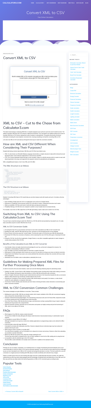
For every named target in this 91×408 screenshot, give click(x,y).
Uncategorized (74, 140)
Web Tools (71, 2)
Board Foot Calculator (75, 75)
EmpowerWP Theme (58, 404)
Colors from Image (7, 380)
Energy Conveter (74, 96)
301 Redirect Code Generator (10, 385)
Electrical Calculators (75, 93)
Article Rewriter (7, 367)
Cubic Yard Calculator (75, 72)
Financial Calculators (75, 99)
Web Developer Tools (8, 53)
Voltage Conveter (74, 146)
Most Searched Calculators (77, 125)
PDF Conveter (73, 131)
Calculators (39, 2)
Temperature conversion (76, 137)
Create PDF (73, 90)
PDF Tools (73, 134)
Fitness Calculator (74, 102)
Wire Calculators (74, 154)
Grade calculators (74, 108)
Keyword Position (7, 368)
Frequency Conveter (75, 105)
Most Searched (62, 2)
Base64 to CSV (7, 375)
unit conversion (51, 2)
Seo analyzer (6, 370)
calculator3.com (12, 3)
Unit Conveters (74, 143)
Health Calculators (75, 111)
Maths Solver (73, 122)
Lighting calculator (74, 116)
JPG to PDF (6, 377)
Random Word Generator (9, 372)
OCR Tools (73, 128)
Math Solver (79, 2)
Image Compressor (8, 373)
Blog (86, 2)
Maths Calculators (74, 119)
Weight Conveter (74, 151)
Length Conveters (74, 114)
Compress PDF (7, 379)
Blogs (71, 87)
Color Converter (7, 384)
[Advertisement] (45, 30)
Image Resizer (6, 382)
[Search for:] (78, 55)
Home (32, 2)
